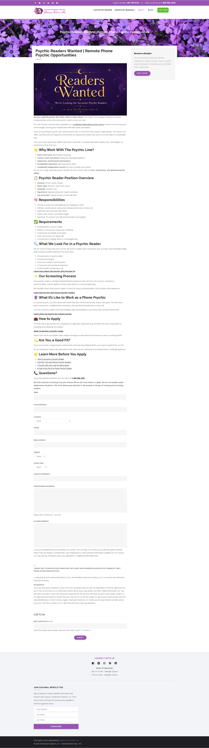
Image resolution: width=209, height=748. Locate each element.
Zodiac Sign (38, 463)
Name (36, 392)
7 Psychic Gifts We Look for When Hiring (53, 365)
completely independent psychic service (88, 124)
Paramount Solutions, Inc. (69, 740)
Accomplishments (41, 521)
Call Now (163, 10)
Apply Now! (142, 73)
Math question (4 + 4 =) (43, 621)
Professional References (44, 486)
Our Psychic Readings (125, 10)
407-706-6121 (133, 2)
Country (37, 417)
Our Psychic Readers (102, 10)
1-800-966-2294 (168, 2)
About (141, 10)
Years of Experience (42, 474)
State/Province (40, 405)
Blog (150, 10)
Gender (37, 452)
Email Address (39, 440)
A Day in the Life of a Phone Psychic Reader (54, 368)
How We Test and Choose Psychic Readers (54, 362)
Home (93, 35)
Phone (36, 428)
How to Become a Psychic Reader (50, 359)
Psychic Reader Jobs (111, 35)
